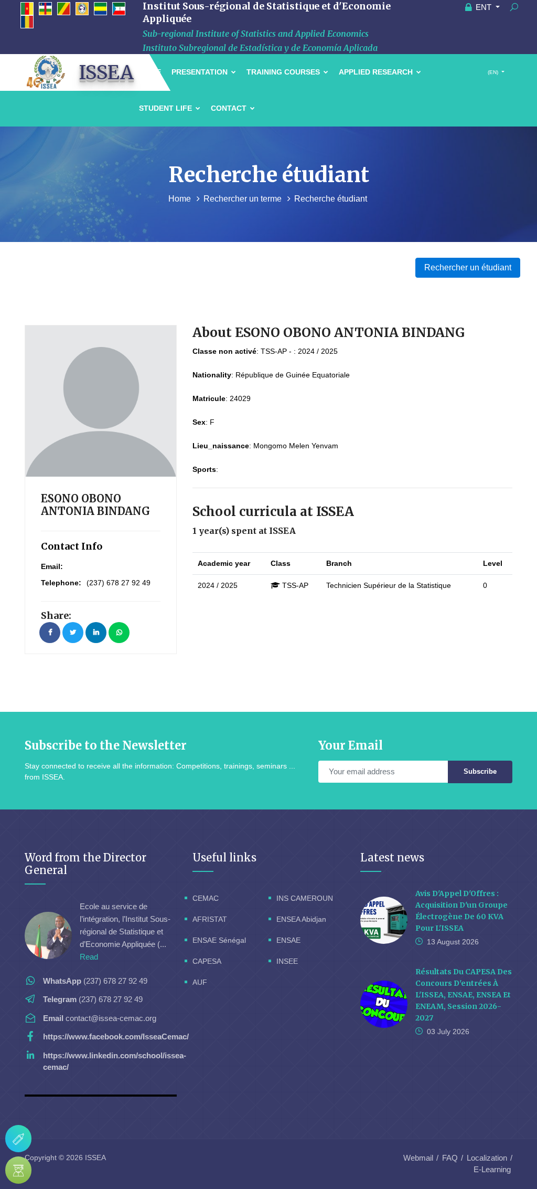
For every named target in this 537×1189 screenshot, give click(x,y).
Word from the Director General (85, 864)
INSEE (287, 961)
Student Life (166, 108)
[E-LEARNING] (18, 1170)
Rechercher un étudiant (467, 267)
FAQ (450, 1157)
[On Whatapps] (119, 632)
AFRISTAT (209, 919)
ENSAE (288, 940)
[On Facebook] (49, 632)
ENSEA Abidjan (301, 919)
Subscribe (480, 771)
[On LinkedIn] (95, 632)
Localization (487, 1157)
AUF (199, 982)
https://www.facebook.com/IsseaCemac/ (116, 1036)
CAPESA (206, 961)
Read (89, 956)
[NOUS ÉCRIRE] (18, 1138)
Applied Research (377, 72)
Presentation (200, 72)
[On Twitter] (72, 632)
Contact (230, 108)
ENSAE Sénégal (219, 940)
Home (180, 198)
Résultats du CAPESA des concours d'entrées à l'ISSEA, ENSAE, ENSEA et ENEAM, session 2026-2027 (463, 995)
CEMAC (205, 898)
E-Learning (492, 1169)
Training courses (284, 72)
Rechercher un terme (243, 198)
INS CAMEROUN (304, 898)
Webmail (418, 1157)
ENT (483, 7)
